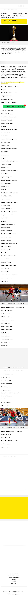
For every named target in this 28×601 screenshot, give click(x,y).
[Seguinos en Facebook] (12, 595)
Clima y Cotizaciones (17, 6)
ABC (3, 5)
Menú (26, 6)
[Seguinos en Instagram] (16, 595)
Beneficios (14, 581)
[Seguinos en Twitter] (13, 595)
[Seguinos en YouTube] (14, 595)
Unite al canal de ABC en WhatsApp (15, 106)
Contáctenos (14, 583)
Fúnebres (14, 579)
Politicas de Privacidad (14, 577)
